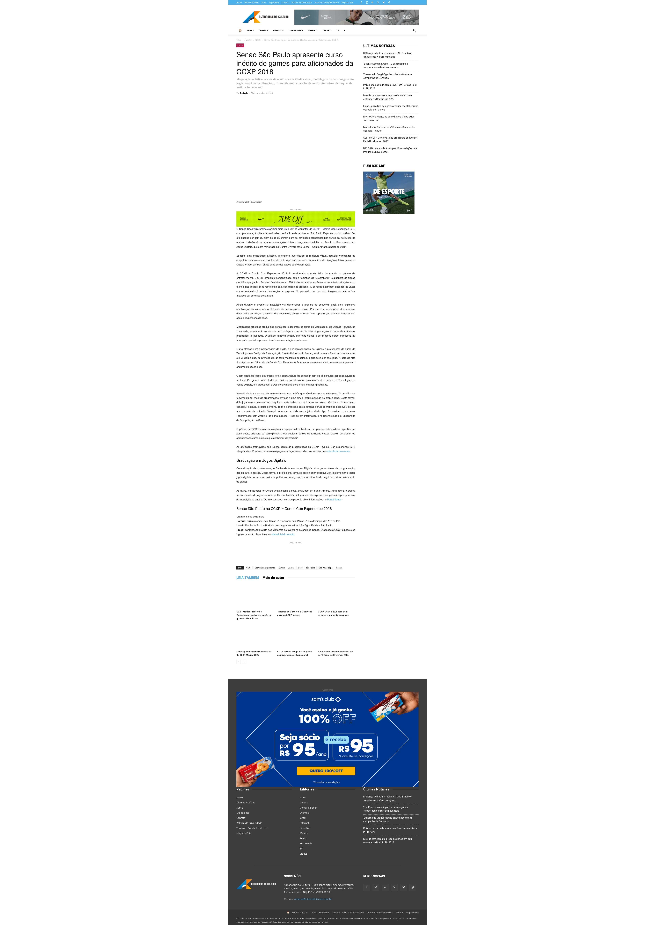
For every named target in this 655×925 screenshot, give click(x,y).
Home (239, 2)
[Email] (329, 100)
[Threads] (389, 2)
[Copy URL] (267, 100)
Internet (304, 823)
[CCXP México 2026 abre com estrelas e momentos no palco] (336, 596)
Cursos (282, 567)
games (291, 567)
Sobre (263, 2)
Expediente (274, 2)
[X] (378, 2)
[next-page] (244, 662)
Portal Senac (334, 499)
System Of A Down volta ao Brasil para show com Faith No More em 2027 (390, 139)
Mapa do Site (347, 2)
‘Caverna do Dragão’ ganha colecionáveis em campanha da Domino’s (387, 76)
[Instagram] (366, 2)
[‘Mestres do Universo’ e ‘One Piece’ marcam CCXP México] (295, 596)
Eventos (278, 30)
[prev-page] (238, 662)
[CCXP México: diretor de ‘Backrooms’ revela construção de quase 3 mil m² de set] (255, 596)
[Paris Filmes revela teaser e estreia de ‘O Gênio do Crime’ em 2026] (336, 636)
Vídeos (303, 853)
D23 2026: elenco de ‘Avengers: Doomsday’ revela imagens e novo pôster (390, 150)
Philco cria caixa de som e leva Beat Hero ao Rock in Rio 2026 (390, 87)
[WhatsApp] (275, 100)
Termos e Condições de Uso (326, 2)
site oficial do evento (338, 451)
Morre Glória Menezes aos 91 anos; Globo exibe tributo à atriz (388, 118)
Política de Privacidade (302, 2)
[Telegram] (282, 100)
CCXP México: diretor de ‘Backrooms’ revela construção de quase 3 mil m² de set (253, 615)
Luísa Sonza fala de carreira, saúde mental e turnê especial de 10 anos (390, 108)
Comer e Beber (308, 807)
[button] (414, 30)
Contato (285, 2)
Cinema (263, 30)
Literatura (295, 30)
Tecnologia (306, 843)
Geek (300, 567)
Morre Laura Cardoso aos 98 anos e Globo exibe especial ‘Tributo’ (389, 129)
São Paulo (310, 567)
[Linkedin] (322, 100)
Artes (250, 30)
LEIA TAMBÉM (247, 578)
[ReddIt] (314, 100)
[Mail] (372, 2)
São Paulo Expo (326, 567)
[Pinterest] (306, 100)
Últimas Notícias (251, 2)
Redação (244, 93)
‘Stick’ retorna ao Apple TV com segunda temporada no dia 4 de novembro (385, 65)
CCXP (258, 39)
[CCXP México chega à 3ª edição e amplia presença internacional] (295, 636)
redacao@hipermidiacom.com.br (313, 899)
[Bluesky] (383, 2)
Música (312, 30)
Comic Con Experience (265, 567)
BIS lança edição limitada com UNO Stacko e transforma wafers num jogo (387, 55)
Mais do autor (273, 578)
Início (238, 39)
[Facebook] (361, 2)
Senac (338, 567)
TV (337, 30)
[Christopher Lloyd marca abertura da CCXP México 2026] (255, 636)
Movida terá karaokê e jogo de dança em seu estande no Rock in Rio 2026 (387, 97)
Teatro (326, 30)
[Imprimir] (337, 100)
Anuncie (399, 912)
